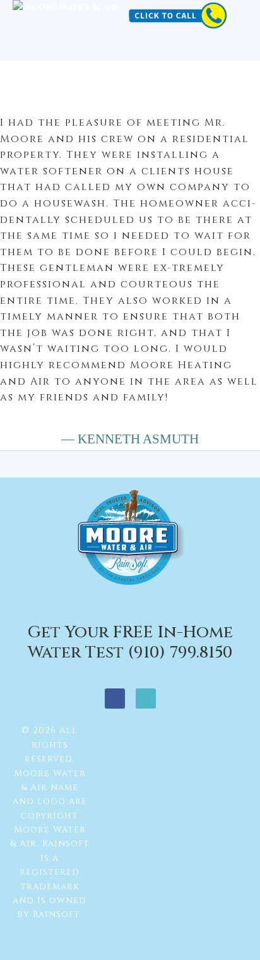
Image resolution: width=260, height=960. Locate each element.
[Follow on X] (146, 698)
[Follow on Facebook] (115, 698)
